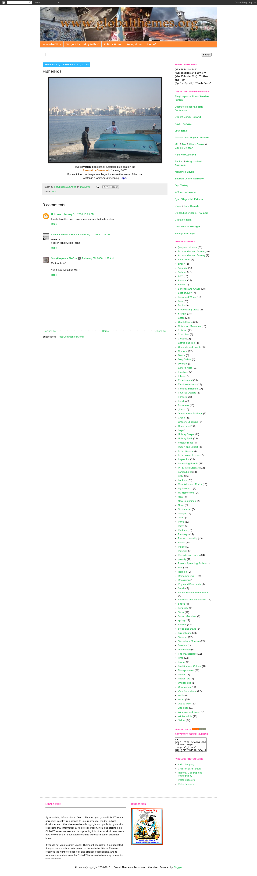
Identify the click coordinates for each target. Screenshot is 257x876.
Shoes (181, 603)
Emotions (183, 372)
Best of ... (152, 44)
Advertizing (184, 259)
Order (181, 517)
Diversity (182, 363)
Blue (54, 191)
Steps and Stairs (187, 628)
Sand (181, 588)
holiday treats (185, 442)
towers (181, 662)
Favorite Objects (187, 392)
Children (182, 330)
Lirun (181, 130)
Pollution (182, 550)
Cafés (181, 317)
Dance (181, 355)
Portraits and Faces (189, 555)
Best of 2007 (185, 292)
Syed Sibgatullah (189, 199)
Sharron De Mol (189, 178)
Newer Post (50, 330)
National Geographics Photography (190, 774)
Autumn (182, 280)
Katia (191, 206)
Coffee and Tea (186, 342)
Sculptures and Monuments (193, 592)
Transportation (186, 670)
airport (181, 263)
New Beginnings (187, 500)
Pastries (182, 530)
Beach (181, 284)
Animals (182, 268)
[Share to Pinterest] (117, 187)
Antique (182, 272)
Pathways (183, 534)
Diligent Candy (188, 116)
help (180, 430)
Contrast (182, 351)
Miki (177, 144)
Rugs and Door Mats (189, 584)
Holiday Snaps (186, 434)
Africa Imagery (186, 764)
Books (181, 305)
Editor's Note (185, 367)
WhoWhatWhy (52, 44)
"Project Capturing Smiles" (82, 44)
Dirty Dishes (184, 359)
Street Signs (184, 633)
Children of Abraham (189, 768)
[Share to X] (110, 187)
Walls (181, 695)
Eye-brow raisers (187, 384)
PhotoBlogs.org (186, 779)
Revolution (184, 580)
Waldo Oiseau (197, 144)
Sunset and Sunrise (189, 641)
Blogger (177, 867)
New (180, 496)
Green (181, 417)
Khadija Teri (185, 233)
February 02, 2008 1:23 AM (95, 234)
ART (180, 276)
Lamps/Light (185, 471)
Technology (184, 649)
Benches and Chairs (189, 288)
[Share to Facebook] (113, 187)
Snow (181, 612)
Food (181, 401)
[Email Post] (97, 187)
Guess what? (185, 426)
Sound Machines (187, 616)
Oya (181, 185)
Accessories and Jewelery (192, 251)
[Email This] (103, 187)
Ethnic (181, 376)
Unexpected (184, 682)
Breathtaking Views (188, 309)
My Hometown (186, 492)
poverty (182, 559)
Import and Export (188, 446)
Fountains (183, 405)
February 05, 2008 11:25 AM (98, 258)
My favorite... (185, 488)
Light (180, 475)
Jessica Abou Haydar (192, 137)
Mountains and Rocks (190, 484)
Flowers (182, 396)
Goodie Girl (184, 147)
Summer (182, 637)
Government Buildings (190, 413)
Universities (184, 687)
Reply (54, 223)
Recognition (134, 44)
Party (181, 525)
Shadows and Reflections (192, 599)
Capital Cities (185, 322)
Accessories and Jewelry (191, 255)
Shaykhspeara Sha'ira (64, 258)
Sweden (182, 645)
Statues (182, 624)
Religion (182, 571)
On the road (184, 509)
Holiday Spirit (185, 438)
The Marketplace (187, 653)
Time (180, 657)
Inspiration (184, 459)
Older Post (160, 330)
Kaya (183, 123)
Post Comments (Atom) (71, 336)
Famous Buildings (188, 388)
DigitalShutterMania (191, 212)
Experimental (185, 380)
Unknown (56, 214)
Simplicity (183, 608)
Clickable (183, 219)
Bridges (182, 313)
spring (181, 620)
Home (105, 330)
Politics (182, 546)
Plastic (181, 542)
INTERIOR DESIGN (189, 467)
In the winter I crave (189, 455)
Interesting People (188, 463)
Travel (181, 674)
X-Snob (185, 192)
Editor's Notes (112, 44)
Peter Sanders (186, 784)
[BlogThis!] (107, 187)
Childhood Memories (189, 326)
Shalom (179, 161)
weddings (183, 707)
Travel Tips (184, 678)
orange (182, 513)
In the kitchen (185, 451)
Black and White (187, 297)
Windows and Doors (189, 712)
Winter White (185, 716)
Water (181, 699)
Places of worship (187, 538)
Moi (184, 144)
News (181, 505)
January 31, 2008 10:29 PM (78, 214)
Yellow (181, 720)
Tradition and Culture (189, 666)
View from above (187, 691)
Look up (182, 480)
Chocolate (183, 334)
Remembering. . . (187, 575)
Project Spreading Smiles (192, 563)
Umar (178, 206)
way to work (184, 703)
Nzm (185, 154)
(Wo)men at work (187, 247)
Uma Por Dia (187, 226)
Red (180, 567)
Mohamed (184, 171)
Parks (181, 521)
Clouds (182, 338)
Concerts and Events (189, 347)
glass (181, 409)
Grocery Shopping (188, 421)
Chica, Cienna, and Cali (65, 234)
